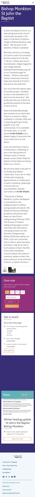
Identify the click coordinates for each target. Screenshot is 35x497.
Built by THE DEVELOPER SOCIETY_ (11, 493)
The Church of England (10, 462)
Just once (10, 301)
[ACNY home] (5, 3)
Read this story (17, 439)
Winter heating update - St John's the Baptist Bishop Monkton (17, 423)
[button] (33, 2)
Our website (9, 351)
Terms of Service (7, 489)
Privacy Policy (6, 486)
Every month (10, 306)
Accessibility (6, 472)
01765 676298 (11, 341)
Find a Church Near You (10, 465)
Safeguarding (7, 469)
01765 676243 (11, 346)
